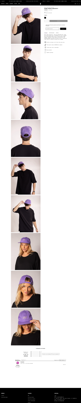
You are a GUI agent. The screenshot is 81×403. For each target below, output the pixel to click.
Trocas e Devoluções (31, 400)
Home (45, 7)
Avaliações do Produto (40, 348)
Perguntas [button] (23, 359)
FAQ (28, 395)
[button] (3, 4)
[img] (17, 365)
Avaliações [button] (17, 359)
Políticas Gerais (31, 397)
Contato (29, 402)
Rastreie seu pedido (31, 398)
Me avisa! (63, 28)
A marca (2, 395)
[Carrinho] (79, 4)
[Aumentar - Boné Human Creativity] (48, 21)
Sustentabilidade (4, 397)
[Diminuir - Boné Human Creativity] (45, 21)
